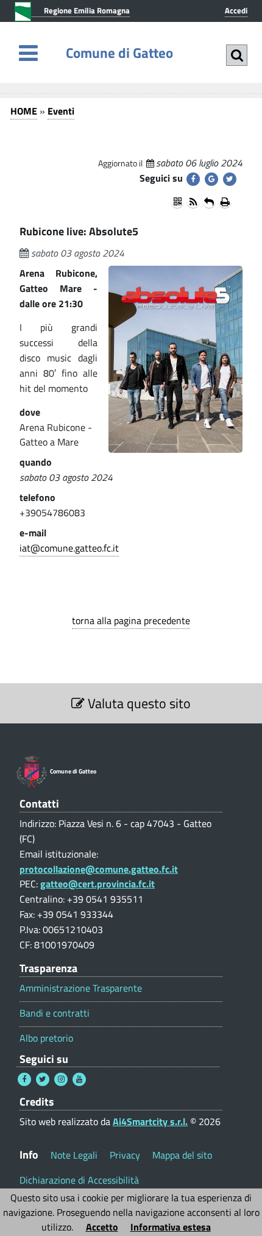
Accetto (102, 1227)
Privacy (125, 1155)
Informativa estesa (170, 1227)
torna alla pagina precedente (131, 620)
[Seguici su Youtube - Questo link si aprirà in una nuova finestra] (79, 1079)
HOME (23, 111)
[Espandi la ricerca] (236, 55)
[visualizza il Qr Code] (177, 201)
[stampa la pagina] (225, 201)
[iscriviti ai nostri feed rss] (193, 201)
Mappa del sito (182, 1155)
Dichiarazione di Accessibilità (79, 1180)
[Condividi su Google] (211, 179)
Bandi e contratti (54, 1013)
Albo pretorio (46, 1038)
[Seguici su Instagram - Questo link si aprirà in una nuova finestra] (61, 1079)
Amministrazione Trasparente (80, 988)
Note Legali (74, 1155)
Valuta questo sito (138, 703)
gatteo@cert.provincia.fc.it (97, 883)
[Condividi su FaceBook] (193, 179)
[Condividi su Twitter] (229, 179)
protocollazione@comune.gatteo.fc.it (98, 869)
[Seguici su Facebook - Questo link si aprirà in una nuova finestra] (24, 1079)
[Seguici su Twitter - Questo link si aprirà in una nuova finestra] (42, 1079)
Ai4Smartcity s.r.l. (150, 1121)
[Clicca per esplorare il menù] (28, 52)
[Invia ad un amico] (209, 201)
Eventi (61, 111)
